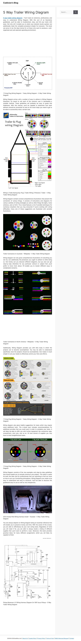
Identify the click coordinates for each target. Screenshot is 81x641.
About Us (25, 638)
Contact (72, 638)
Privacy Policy (41, 638)
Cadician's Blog (10, 3)
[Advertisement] (27, 44)
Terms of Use (50, 638)
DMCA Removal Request (62, 638)
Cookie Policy (32, 638)
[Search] (75, 12)
